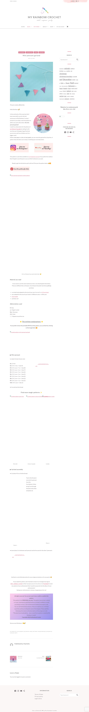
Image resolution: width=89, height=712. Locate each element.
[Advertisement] (44, 38)
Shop (51, 26)
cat (71, 71)
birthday (44, 631)
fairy (62, 83)
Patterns (36, 26)
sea (70, 93)
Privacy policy (39, 696)
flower (68, 83)
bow (65, 71)
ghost (60, 86)
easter (74, 79)
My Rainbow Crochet (44, 17)
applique (72, 68)
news (36, 52)
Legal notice (38, 698)
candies (68, 71)
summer (72, 96)
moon (64, 91)
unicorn (67, 98)
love (69, 88)
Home (23, 26)
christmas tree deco (65, 76)
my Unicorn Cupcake (15, 129)
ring (68, 93)
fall (64, 83)
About (45, 26)
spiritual (73, 93)
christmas (63, 74)
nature (69, 91)
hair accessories (65, 86)
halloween (71, 86)
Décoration (49, 631)
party (16, 632)
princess (64, 93)
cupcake (75, 76)
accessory (61, 68)
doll (60, 79)
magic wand (74, 88)
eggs (77, 79)
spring (61, 96)
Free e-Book (13, 1)
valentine (72, 98)
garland (12, 632)
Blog (28, 26)
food (72, 83)
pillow (61, 93)
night (72, 91)
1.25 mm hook (45, 292)
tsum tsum (61, 98)
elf (59, 83)
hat (75, 86)
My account (60, 26)
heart (61, 88)
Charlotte (13, 631)
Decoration (29, 52)
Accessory (21, 52)
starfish (68, 96)
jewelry (65, 88)
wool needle (15, 296)
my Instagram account (34, 156)
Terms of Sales (39, 694)
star (65, 96)
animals (67, 68)
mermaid (60, 91)
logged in (18, 677)
